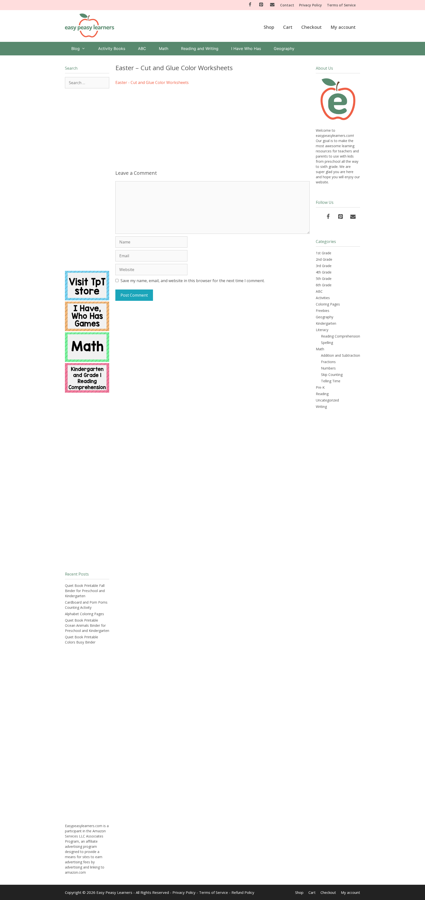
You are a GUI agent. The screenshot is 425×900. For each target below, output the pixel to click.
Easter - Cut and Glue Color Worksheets (152, 82)
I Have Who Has (246, 48)
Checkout (311, 27)
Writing (321, 406)
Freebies (322, 310)
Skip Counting (332, 374)
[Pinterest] (261, 5)
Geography (284, 48)
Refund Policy (242, 892)
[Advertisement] (212, 125)
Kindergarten (326, 323)
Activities (323, 297)
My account (343, 27)
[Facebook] (250, 5)
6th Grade (324, 285)
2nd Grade (324, 259)
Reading (322, 393)
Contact (287, 5)
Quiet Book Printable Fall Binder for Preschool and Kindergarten (85, 590)
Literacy (322, 329)
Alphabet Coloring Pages (84, 613)
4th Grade (324, 272)
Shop (269, 27)
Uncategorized (327, 400)
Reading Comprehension (340, 336)
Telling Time (330, 381)
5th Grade (324, 278)
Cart (287, 27)
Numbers (328, 368)
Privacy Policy (310, 5)
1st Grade (323, 253)
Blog (75, 48)
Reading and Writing (199, 48)
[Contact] (272, 5)
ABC (142, 48)
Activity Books (111, 48)
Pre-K (320, 387)
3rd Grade (324, 265)
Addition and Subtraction (340, 355)
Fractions (328, 361)
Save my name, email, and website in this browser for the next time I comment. (193, 280)
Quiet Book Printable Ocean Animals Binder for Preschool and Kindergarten (87, 625)
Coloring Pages (328, 304)
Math (163, 48)
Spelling (327, 342)
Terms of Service (341, 5)
